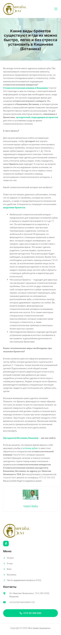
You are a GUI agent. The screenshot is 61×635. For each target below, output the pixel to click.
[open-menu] (56, 9)
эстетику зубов (30, 448)
